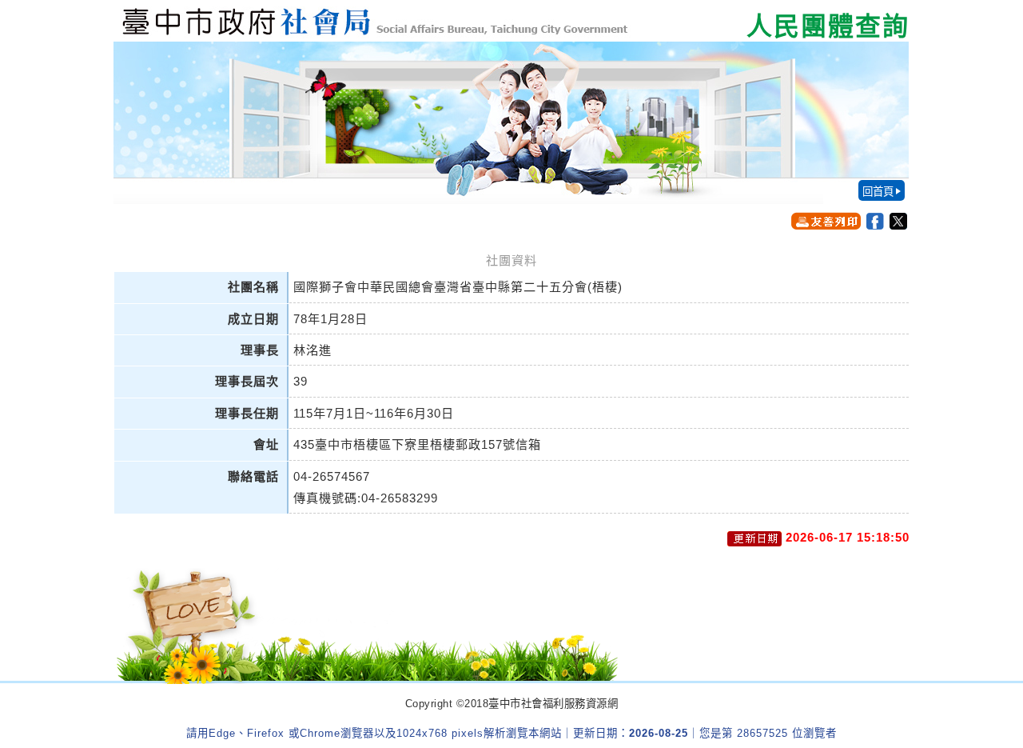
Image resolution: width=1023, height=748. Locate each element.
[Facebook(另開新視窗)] (875, 221)
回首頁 (878, 192)
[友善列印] (826, 221)
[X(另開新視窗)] (898, 221)
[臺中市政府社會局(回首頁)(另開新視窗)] (511, 21)
